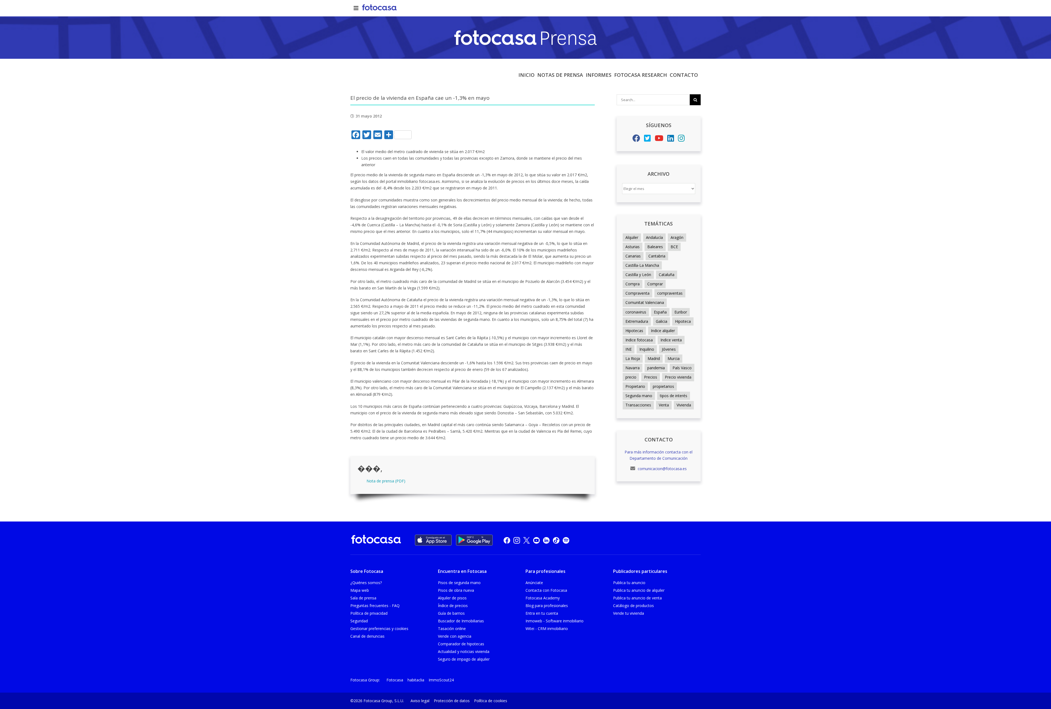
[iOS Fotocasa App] (433, 540)
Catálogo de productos (633, 605)
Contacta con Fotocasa (546, 590)
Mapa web (359, 590)
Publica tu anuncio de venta (637, 597)
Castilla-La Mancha (642, 265)
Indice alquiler (663, 330)
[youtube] (536, 540)
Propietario (635, 386)
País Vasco (682, 367)
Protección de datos (452, 700)
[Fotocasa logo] (376, 540)
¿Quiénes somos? (366, 582)
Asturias (632, 246)
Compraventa (637, 293)
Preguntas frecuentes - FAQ (375, 605)
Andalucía (654, 237)
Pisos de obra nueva (456, 590)
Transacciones (638, 405)
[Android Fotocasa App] (474, 540)
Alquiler (631, 237)
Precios (650, 377)
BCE (674, 246)
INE (628, 349)
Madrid (654, 358)
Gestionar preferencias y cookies (379, 628)
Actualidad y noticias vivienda (463, 651)
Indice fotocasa (639, 339)
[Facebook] (636, 139)
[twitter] (526, 540)
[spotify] (566, 540)
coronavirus (635, 312)
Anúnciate (534, 582)
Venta (664, 405)
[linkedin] (546, 540)
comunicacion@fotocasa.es (662, 468)
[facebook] (507, 540)
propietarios (663, 386)
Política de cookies (490, 700)
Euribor (680, 312)
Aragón (677, 237)
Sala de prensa (363, 597)
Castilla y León (638, 274)
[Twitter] (647, 139)
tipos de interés (673, 395)
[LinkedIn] (670, 139)
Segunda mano (638, 395)
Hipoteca (683, 321)
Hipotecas (634, 330)
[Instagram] (681, 139)
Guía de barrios (451, 613)
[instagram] (516, 540)
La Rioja (632, 358)
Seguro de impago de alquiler (464, 659)
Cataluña (666, 274)
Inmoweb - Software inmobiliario (555, 620)
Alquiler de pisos (452, 597)
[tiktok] (556, 540)
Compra (632, 283)
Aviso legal (420, 700)
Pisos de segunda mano (459, 582)
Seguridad (359, 620)
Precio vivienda (678, 377)
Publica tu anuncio (629, 582)
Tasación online (452, 628)
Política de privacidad (369, 613)
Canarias (633, 256)
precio (630, 377)
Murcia (674, 358)
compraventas (670, 293)
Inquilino (646, 349)
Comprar (655, 283)
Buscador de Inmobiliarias (461, 620)
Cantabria (656, 256)
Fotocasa (394, 679)
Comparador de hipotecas (461, 643)
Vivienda (684, 405)
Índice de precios (453, 605)
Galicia (661, 321)
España (660, 312)
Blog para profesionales (547, 605)
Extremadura (636, 321)
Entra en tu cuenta (542, 613)
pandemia (656, 367)
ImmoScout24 (441, 679)
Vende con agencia (454, 636)
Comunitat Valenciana (644, 302)
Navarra (632, 367)
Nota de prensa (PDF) (385, 481)
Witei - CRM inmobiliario (547, 628)
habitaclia (416, 679)
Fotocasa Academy (543, 597)
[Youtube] (659, 139)
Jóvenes (669, 349)
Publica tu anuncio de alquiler (639, 590)
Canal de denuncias (367, 636)
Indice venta (671, 339)
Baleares (655, 246)
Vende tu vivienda (628, 613)
